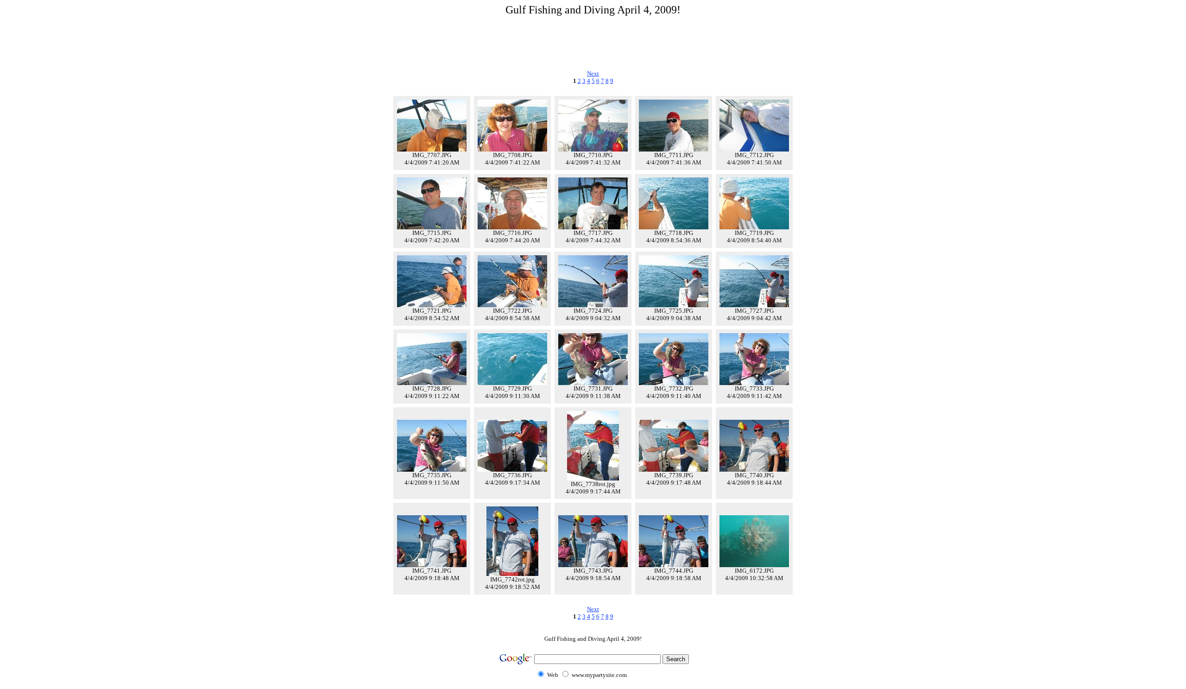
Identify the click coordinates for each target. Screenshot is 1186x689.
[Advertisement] (593, 41)
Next (593, 73)
